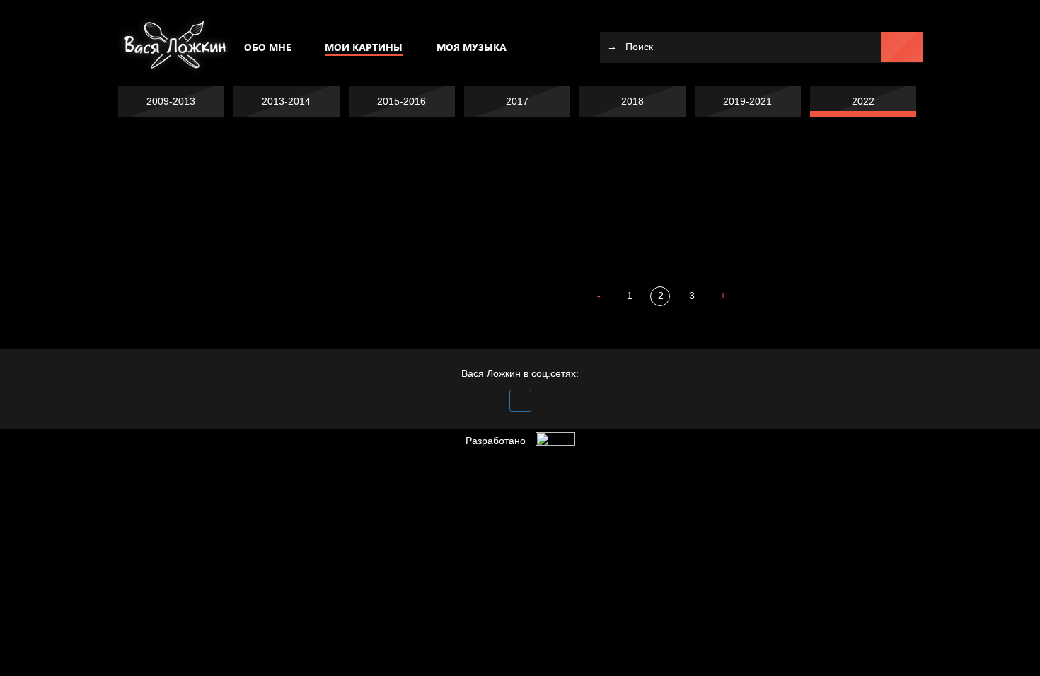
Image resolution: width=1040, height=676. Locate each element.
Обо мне (267, 47)
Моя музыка (472, 47)
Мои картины (364, 47)
